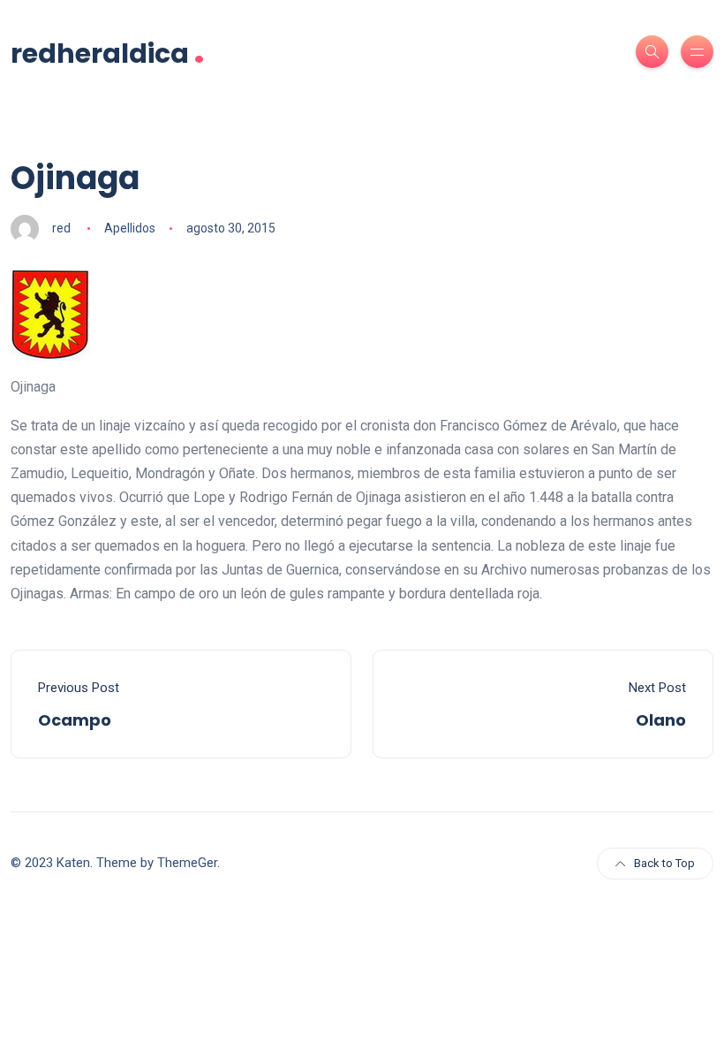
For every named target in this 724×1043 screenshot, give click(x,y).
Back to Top (664, 863)
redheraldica (108, 51)
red (61, 228)
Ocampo (74, 720)
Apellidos (129, 228)
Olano (661, 720)
